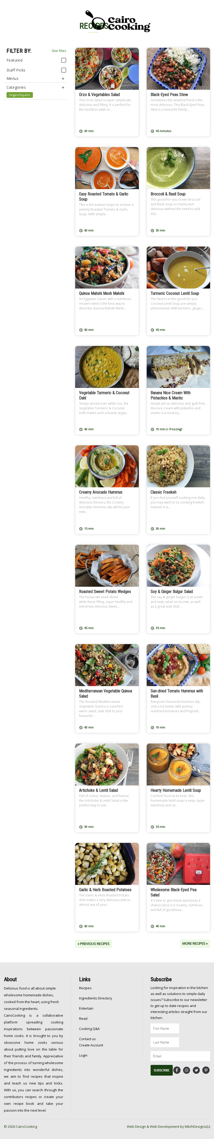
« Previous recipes (94, 943)
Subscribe (162, 1070)
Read (83, 1018)
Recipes (85, 988)
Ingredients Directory (95, 998)
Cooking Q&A (89, 1028)
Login (83, 1055)
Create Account (91, 1045)
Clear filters (59, 51)
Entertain (86, 1008)
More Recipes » (195, 943)
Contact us (87, 1038)
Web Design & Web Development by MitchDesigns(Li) (168, 1126)
